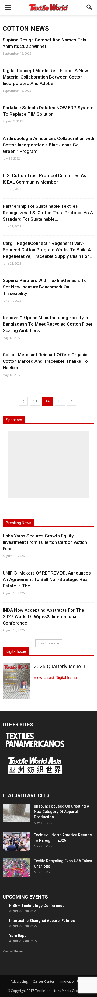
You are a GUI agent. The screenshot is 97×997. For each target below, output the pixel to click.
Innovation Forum (73, 981)
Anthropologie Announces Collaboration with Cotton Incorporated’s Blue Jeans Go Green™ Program (48, 145)
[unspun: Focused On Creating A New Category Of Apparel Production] (16, 813)
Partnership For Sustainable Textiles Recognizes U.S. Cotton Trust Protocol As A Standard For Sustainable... (48, 212)
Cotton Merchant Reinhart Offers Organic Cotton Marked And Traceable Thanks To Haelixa (45, 361)
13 (35, 401)
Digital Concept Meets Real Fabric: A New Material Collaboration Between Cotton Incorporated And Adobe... (45, 77)
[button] (89, 7)
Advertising (19, 981)
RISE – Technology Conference (36, 905)
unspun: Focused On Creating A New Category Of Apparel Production (61, 811)
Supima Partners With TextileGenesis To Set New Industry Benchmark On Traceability (45, 287)
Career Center (43, 981)
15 (60, 401)
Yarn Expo (18, 935)
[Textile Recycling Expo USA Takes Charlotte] (16, 867)
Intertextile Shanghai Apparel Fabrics (42, 920)
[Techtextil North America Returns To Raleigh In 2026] (16, 841)
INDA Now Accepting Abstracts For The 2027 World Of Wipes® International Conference (43, 616)
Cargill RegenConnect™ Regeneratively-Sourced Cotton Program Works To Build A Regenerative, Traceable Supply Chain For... (47, 250)
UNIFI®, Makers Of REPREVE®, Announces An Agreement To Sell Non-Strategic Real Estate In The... (47, 579)
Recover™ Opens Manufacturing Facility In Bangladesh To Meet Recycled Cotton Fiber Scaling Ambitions (47, 324)
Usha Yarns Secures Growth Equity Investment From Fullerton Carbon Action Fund (45, 542)
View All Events (13, 951)
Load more (46, 643)
